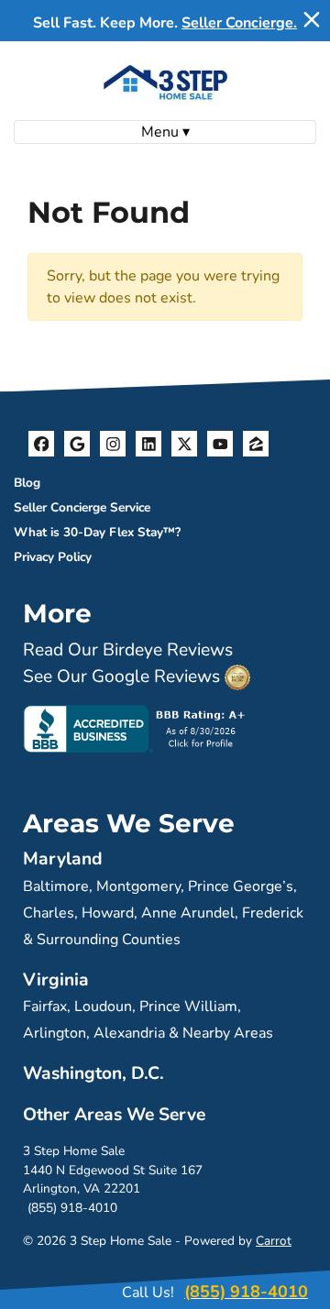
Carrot (274, 1240)
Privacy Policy (53, 557)
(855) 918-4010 (72, 1207)
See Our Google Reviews (121, 676)
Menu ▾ (165, 132)
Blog (27, 482)
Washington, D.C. (93, 1073)
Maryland (63, 859)
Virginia (56, 980)
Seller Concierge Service (82, 507)
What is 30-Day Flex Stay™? (97, 532)
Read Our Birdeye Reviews (128, 650)
